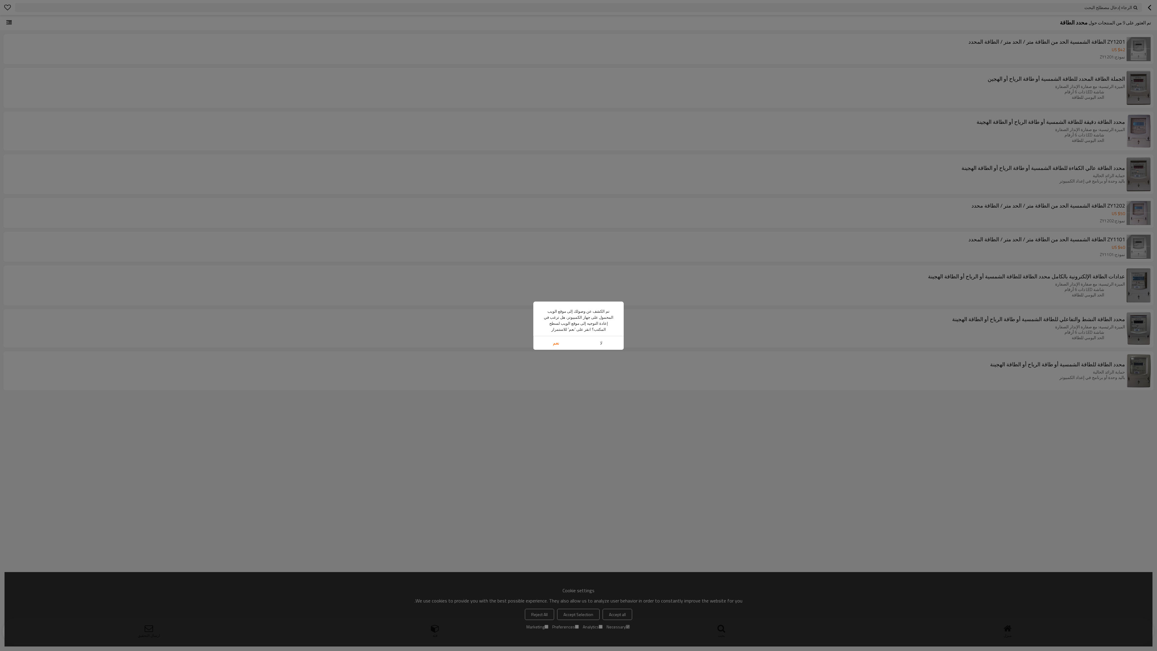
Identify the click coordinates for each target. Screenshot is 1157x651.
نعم (556, 343)
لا (601, 343)
